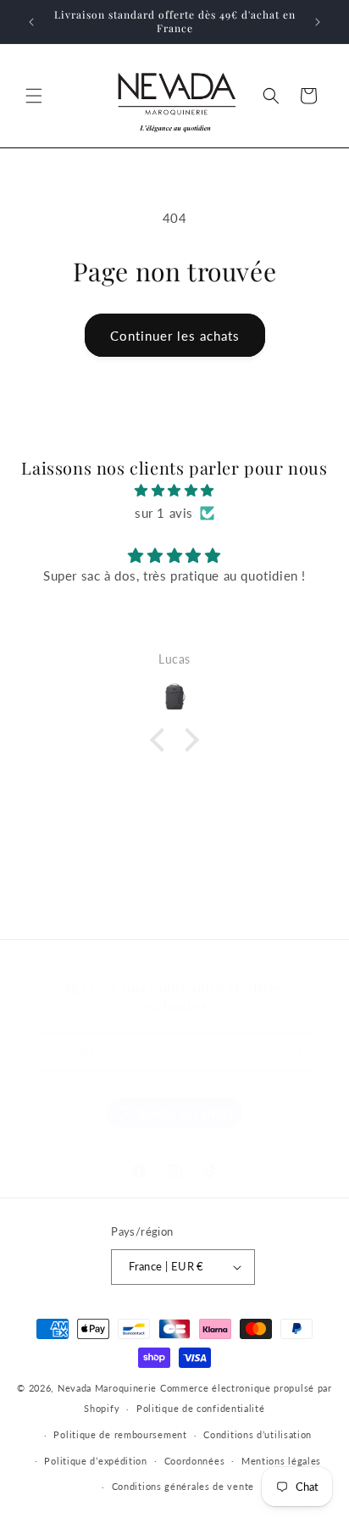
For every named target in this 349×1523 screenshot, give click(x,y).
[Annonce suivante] (317, 22)
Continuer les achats (175, 335)
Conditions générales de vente (183, 1486)
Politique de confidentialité (200, 1408)
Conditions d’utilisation (257, 1434)
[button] (34, 95)
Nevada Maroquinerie (107, 1387)
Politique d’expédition (95, 1460)
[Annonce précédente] (31, 22)
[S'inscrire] (295, 1052)
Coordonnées (194, 1460)
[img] (174, 490)
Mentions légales (281, 1460)
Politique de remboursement (119, 1434)
